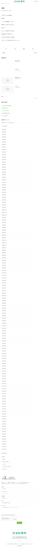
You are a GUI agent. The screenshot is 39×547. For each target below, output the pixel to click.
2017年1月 (4, 411)
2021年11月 (4, 272)
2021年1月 (4, 290)
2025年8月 (4, 159)
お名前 (3, 486)
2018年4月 (4, 373)
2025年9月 (4, 157)
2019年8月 (4, 333)
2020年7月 (4, 305)
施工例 (12, 543)
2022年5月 (4, 257)
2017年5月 (4, 401)
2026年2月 (4, 144)
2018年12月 (4, 353)
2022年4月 (4, 260)
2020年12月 (4, 293)
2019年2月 (4, 348)
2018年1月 (4, 381)
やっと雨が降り (5, 115)
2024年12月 (4, 179)
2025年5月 (4, 167)
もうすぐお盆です (5, 110)
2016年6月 (4, 429)
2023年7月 (4, 222)
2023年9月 (4, 217)
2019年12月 (4, 323)
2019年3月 (4, 345)
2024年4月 (4, 199)
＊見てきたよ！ (5, 469)
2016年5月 (4, 431)
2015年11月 (4, 446)
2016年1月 (4, 441)
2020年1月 (4, 320)
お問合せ (27, 543)
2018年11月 (4, 356)
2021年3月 (4, 285)
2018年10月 (4, 358)
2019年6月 (4, 338)
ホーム (7, 543)
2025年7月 (4, 162)
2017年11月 (4, 386)
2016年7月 (4, 426)
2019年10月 (4, 328)
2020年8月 (4, 303)
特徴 (9, 543)
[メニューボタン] (37, 1)
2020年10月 (4, 298)
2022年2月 (4, 265)
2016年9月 (4, 421)
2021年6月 (4, 277)
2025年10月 (4, 154)
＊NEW (10, 10)
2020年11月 (4, 295)
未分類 (3, 456)
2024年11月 (4, 182)
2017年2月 (4, 408)
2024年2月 (4, 204)
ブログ (19, 543)
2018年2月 (4, 378)
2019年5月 (4, 340)
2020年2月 (4, 318)
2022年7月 (4, 252)
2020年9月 (4, 300)
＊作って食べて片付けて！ (7, 466)
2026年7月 (4, 131)
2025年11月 (4, 152)
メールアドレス (4, 491)
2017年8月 (4, 393)
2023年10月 (4, 215)
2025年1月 (4, 177)
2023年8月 (4, 220)
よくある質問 (23, 543)
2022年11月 (4, 242)
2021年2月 (4, 288)
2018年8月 (4, 363)
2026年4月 (4, 139)
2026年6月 (4, 134)
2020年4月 (4, 313)
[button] (6, 49)
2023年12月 (4, 210)
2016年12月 (4, 413)
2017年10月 (4, 388)
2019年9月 (4, 330)
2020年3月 (4, 315)
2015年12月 (4, 444)
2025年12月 (4, 149)
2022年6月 (4, 255)
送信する (19, 522)
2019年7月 (4, 335)
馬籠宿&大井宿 (5, 108)
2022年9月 (4, 247)
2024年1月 (4, 207)
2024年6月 (4, 194)
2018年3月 (4, 376)
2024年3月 (4, 202)
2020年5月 (4, 310)
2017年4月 (4, 403)
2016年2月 (4, 439)
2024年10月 (4, 184)
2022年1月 (4, 267)
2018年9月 (4, 361)
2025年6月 (4, 164)
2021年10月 (4, 275)
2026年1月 (4, 147)
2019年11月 (4, 325)
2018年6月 (4, 368)
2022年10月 (4, 245)
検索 (2, 96)
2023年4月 (4, 230)
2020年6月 (4, 308)
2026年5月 (4, 137)
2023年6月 (4, 225)
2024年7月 (4, 192)
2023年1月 (4, 237)
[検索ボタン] (35, 1)
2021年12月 (4, 270)
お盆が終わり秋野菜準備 (6, 105)
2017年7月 (4, 396)
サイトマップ (31, 543)
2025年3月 (4, 172)
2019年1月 (4, 350)
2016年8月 (4, 423)
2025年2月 (4, 174)
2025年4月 (4, 169)
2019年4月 (4, 343)
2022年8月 (4, 250)
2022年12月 (4, 240)
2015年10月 (4, 449)
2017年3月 (4, 406)
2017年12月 (4, 383)
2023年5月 (4, 227)
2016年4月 (4, 434)
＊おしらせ (4, 464)
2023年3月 (4, 232)
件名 (2, 500)
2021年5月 (4, 280)
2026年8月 (4, 129)
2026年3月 (4, 142)
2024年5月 (4, 197)
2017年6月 (4, 398)
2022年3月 (4, 262)
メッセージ (4, 505)
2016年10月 (4, 418)
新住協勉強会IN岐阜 (5, 113)
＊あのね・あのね (5, 461)
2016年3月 (4, 436)
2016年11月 (4, 416)
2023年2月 (4, 235)
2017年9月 (4, 391)
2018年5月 (4, 371)
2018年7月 (4, 366)
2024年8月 (4, 189)
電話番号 (3, 496)
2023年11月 (4, 212)
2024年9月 (4, 187)
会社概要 (15, 543)
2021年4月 (4, 283)
